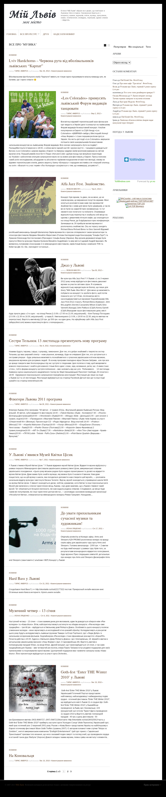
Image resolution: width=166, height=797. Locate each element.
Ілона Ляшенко (73, 528)
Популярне (120, 46)
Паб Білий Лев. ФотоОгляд (131, 80)
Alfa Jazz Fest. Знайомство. (83, 183)
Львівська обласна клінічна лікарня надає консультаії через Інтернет (133, 121)
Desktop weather (135, 159)
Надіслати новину (64, 34)
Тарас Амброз (21, 71)
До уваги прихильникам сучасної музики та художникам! (81, 518)
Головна (11, 34)
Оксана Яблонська (120, 95)
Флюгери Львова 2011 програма (35, 399)
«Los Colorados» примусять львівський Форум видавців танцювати (84, 103)
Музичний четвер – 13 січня (32, 610)
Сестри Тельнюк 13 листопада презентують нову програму (58, 340)
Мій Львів (20, 784)
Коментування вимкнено (61, 71)
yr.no (152, 181)
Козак (115, 86)
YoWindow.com (122, 181)
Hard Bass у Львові (24, 578)
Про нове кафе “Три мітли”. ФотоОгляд (136, 83)
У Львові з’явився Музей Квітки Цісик (41, 454)
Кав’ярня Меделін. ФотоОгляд (132, 101)
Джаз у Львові (72, 265)
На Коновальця (21, 755)
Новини (13, 55)
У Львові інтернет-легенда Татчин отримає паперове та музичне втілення (132, 97)
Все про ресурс (28, 34)
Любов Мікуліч (73, 189)
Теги (148, 46)
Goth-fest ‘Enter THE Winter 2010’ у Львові (84, 674)
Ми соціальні (135, 46)
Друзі (46, 34)
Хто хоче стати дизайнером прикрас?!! (139, 92)
